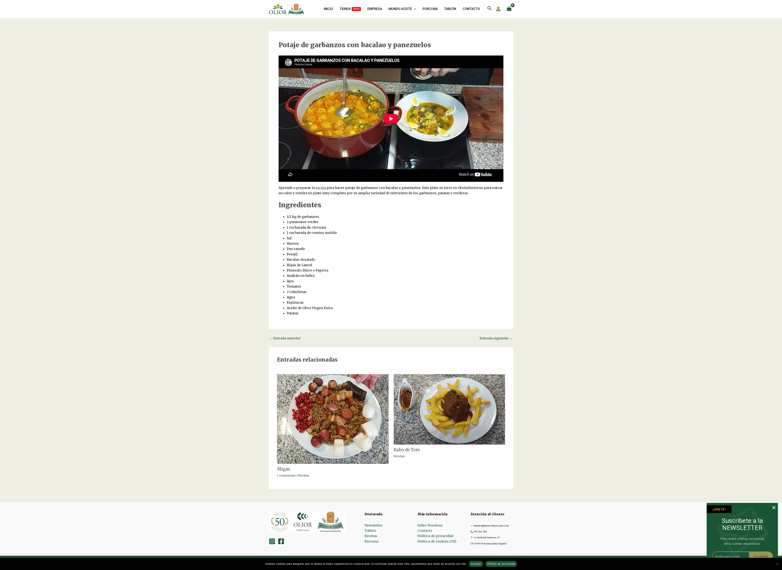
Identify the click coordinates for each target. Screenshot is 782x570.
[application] (414, 9)
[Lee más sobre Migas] (333, 419)
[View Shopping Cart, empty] (509, 9)
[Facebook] (281, 541)
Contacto (424, 531)
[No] (777, 564)
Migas (283, 469)
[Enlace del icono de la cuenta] (498, 9)
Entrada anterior (285, 338)
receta (321, 188)
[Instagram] (272, 541)
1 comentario (286, 475)
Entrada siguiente (496, 338)
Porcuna (371, 541)
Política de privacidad (435, 536)
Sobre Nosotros (430, 525)
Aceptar (476, 563)
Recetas (303, 475)
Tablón (370, 531)
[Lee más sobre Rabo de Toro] (449, 409)
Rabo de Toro (407, 449)
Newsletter (373, 525)
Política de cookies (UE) (436, 541)
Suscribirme (760, 556)
